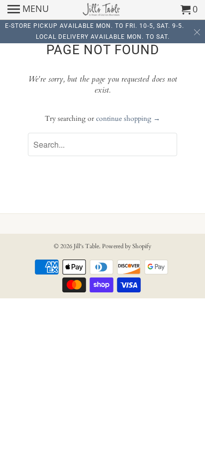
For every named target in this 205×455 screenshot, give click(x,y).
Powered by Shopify (126, 246)
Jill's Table (86, 246)
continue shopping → (128, 118)
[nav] (28, 10)
